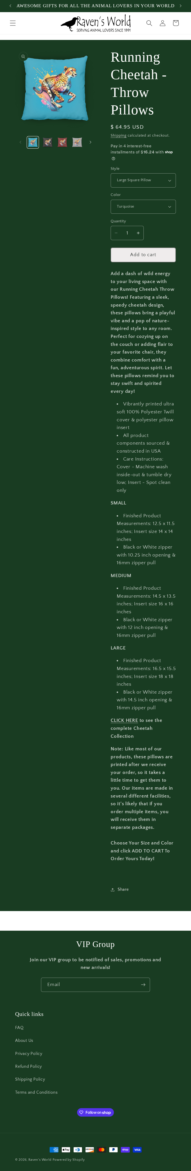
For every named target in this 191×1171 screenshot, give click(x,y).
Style (115, 169)
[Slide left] (20, 142)
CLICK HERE (124, 720)
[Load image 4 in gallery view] (77, 142)
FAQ (19, 1028)
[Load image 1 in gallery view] (33, 142)
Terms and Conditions (36, 1092)
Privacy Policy (28, 1053)
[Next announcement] (181, 6)
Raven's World (39, 1160)
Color (116, 195)
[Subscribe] (143, 985)
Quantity (118, 221)
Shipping (118, 136)
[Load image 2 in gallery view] (48, 142)
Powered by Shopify (69, 1160)
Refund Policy (28, 1066)
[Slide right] (90, 142)
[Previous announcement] (10, 6)
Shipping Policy (30, 1079)
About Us (24, 1040)
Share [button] (123, 889)
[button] (12, 23)
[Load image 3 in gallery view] (62, 142)
